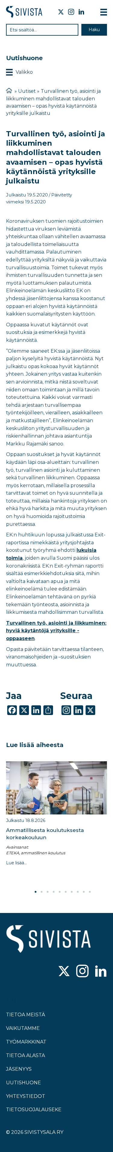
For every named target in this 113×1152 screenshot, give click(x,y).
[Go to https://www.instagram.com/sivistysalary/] (82, 972)
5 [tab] (60, 892)
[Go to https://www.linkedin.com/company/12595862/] (101, 972)
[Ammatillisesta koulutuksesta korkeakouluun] (56, 787)
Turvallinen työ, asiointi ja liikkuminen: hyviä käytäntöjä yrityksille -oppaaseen (56, 630)
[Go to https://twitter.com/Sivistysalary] (64, 972)
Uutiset (27, 91)
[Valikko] (103, 12)
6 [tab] (66, 892)
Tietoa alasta (25, 1055)
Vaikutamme (23, 1028)
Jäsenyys (19, 1069)
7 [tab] (72, 892)
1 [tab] (36, 892)
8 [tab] (78, 892)
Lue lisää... (16, 863)
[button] (94, 30)
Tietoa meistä (25, 1015)
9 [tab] (84, 892)
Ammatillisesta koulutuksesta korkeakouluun (45, 833)
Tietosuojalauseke (33, 1109)
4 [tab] (54, 892)
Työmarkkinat (26, 1042)
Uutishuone (23, 1083)
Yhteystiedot (25, 1096)
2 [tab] (42, 892)
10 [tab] (90, 892)
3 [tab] (48, 892)
